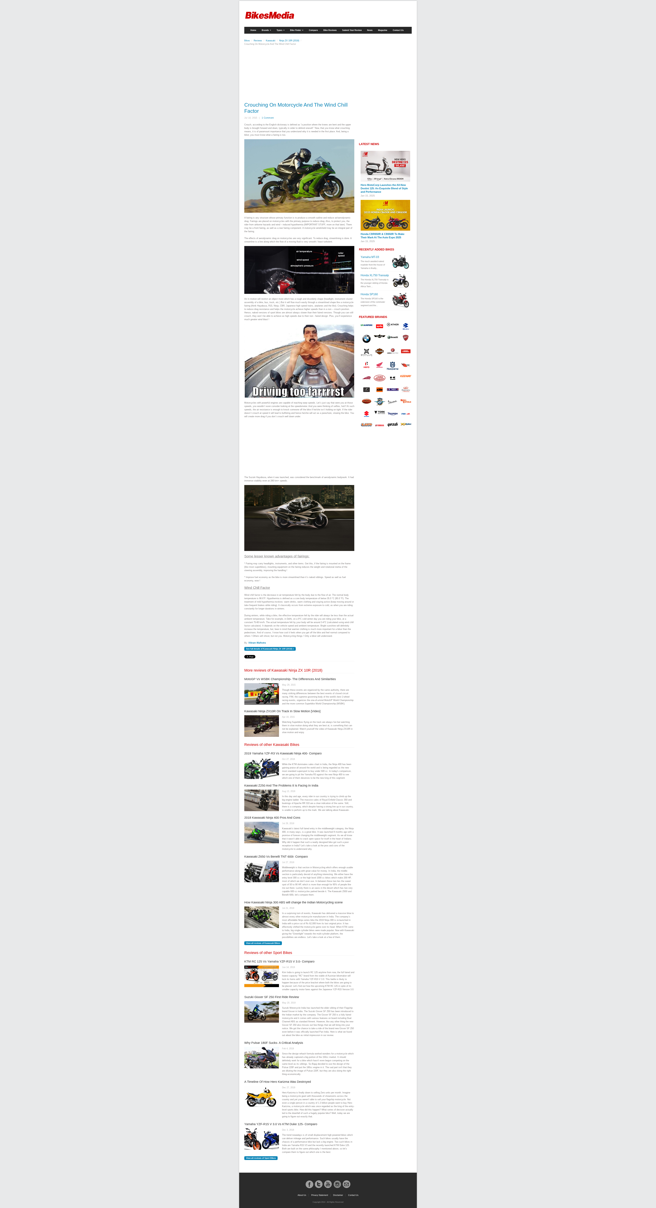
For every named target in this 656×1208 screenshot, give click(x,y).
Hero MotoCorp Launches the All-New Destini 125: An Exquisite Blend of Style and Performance (384, 188)
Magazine (382, 30)
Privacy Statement (319, 1195)
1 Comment (268, 118)
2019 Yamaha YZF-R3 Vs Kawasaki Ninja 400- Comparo (283, 753)
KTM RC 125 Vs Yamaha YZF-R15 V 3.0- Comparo (279, 961)
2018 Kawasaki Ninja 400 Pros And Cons (272, 817)
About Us (302, 1195)
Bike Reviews (330, 30)
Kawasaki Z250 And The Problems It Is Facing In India (281, 785)
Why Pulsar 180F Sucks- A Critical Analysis (273, 1043)
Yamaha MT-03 (370, 257)
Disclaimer (338, 1195)
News (370, 30)
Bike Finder (296, 30)
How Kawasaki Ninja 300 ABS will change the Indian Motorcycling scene (293, 902)
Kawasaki (270, 40)
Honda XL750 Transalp (375, 275)
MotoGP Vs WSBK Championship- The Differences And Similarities (290, 679)
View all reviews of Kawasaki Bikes (263, 943)
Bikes (247, 40)
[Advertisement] (299, 73)
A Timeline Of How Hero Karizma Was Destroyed (277, 1081)
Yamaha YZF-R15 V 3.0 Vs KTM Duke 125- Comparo (280, 1124)
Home (253, 30)
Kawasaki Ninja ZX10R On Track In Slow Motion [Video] (282, 711)
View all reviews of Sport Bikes (261, 1158)
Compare (313, 30)
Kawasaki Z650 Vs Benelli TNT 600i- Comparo (276, 856)
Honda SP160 (369, 294)
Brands (265, 30)
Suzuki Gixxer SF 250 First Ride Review (271, 997)
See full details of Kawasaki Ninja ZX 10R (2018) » (270, 649)
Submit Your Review (352, 30)
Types (280, 30)
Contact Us (398, 30)
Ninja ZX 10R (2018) (289, 40)
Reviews (258, 40)
